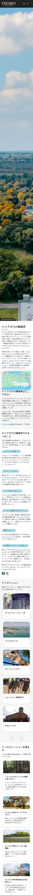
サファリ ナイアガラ (23, 517)
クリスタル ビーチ (16, 345)
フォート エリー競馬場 (9, 495)
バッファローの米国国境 (14, 403)
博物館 (26, 365)
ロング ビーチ (13, 460)
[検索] (24, 4)
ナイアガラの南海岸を (9, 424)
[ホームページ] (9, 4)
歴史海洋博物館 (14, 365)
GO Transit (15, 411)
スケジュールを (18, 502)
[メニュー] (28, 4)
